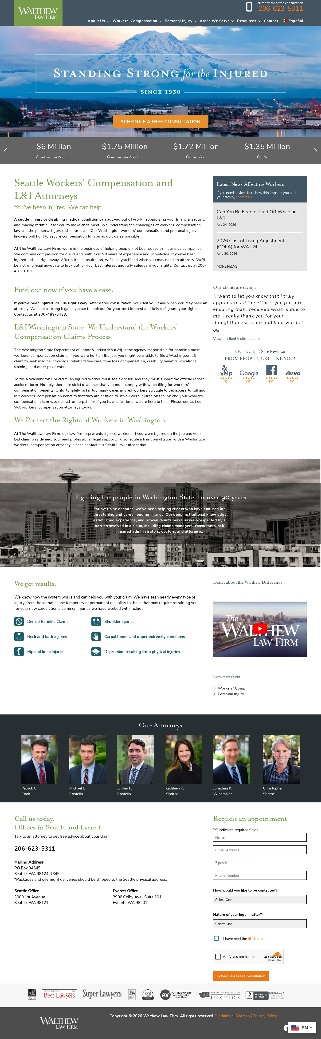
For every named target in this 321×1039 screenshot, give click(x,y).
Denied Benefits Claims (47, 621)
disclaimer (255, 938)
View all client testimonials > (237, 338)
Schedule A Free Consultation (160, 121)
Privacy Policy (265, 1015)
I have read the (243, 938)
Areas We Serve (215, 20)
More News (227, 266)
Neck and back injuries (47, 636)
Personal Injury (178, 20)
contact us (244, 196)
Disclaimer (224, 1015)
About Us (96, 20)
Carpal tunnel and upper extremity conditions (144, 636)
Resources (246, 20)
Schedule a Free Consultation (241, 975)
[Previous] (6, 151)
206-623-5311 (280, 8)
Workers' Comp (231, 688)
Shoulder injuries (119, 621)
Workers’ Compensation (135, 20)
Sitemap (242, 1015)
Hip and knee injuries (46, 651)
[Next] (314, 151)
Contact (271, 20)
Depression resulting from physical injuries (142, 651)
